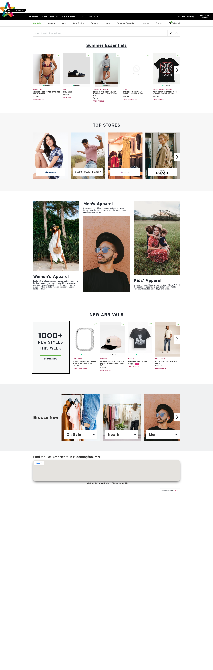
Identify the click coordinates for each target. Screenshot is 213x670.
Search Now (50, 358)
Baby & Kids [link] (78, 23)
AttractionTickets (204, 16)
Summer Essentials (106, 45)
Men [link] (64, 23)
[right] (177, 70)
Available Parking (186, 16)
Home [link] (107, 23)
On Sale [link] (37, 23)
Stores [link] (145, 23)
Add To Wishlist (58, 55)
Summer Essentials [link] (126, 23)
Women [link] (51, 23)
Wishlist (176, 23)
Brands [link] (159, 23)
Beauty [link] (94, 23)
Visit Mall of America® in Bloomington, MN (107, 483)
